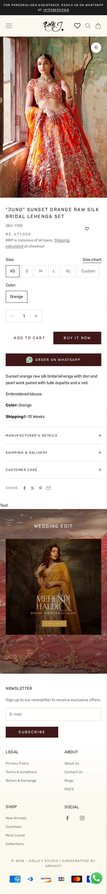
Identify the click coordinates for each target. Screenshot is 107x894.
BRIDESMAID (67, 642)
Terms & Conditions (21, 772)
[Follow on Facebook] (67, 818)
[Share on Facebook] (24, 488)
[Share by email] (48, 488)
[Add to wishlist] (86, 228)
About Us (71, 763)
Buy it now (77, 338)
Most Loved (15, 835)
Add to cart (29, 338)
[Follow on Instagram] (82, 818)
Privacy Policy (17, 763)
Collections (15, 844)
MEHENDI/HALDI (23, 643)
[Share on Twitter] (32, 488)
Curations (13, 827)
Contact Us (73, 772)
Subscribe (32, 732)
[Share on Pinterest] (40, 488)
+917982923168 (56, 10)
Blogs (68, 781)
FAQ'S (69, 789)
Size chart (92, 259)
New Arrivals (16, 818)
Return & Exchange (21, 781)
